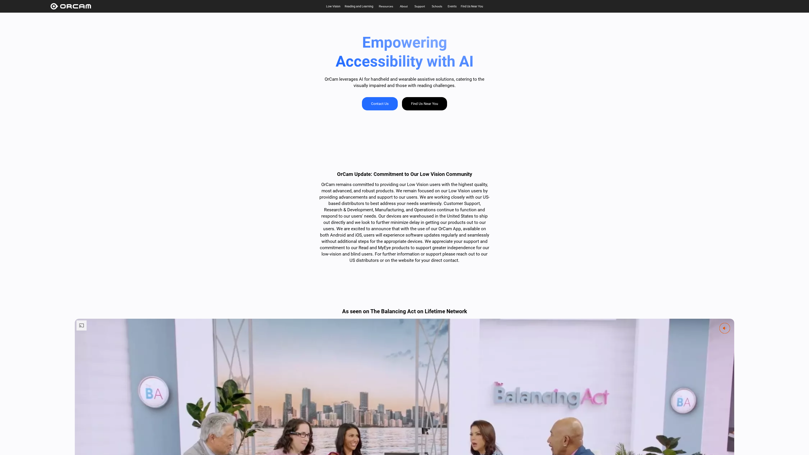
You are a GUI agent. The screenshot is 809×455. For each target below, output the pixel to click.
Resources (386, 6)
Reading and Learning (359, 6)
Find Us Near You (472, 6)
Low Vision (333, 6)
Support (419, 6)
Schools (437, 6)
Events (452, 6)
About (404, 6)
